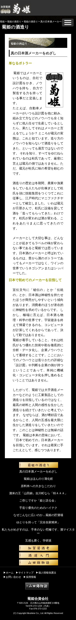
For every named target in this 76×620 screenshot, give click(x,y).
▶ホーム (8, 572)
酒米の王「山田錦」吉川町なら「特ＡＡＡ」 (38, 493)
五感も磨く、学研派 (38, 540)
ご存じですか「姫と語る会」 (38, 500)
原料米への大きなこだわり (38, 486)
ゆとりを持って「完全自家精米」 (38, 522)
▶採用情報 (29, 576)
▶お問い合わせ (12, 576)
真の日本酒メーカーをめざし (38, 471)
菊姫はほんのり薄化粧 (38, 478)
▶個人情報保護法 (46, 572)
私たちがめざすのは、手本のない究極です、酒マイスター (38, 531)
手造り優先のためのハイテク (38, 507)
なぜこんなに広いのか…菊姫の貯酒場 (38, 515)
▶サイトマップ (25, 572)
